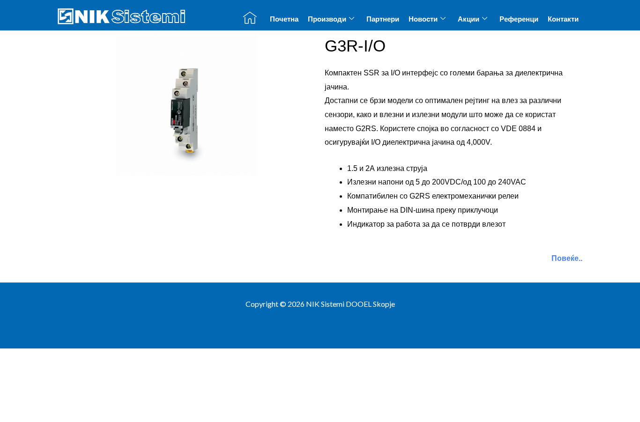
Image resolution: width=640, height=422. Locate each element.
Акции (468, 19)
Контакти (563, 19)
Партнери (382, 19)
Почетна (284, 19)
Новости (423, 19)
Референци (518, 19)
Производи (327, 19)
